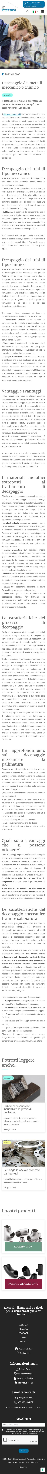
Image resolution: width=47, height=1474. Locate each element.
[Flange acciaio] (23, 1153)
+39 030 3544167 (25, 1402)
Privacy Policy (25, 1369)
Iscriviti (24, 1451)
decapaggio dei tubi (12, 114)
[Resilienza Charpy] (23, 1089)
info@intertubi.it (25, 1398)
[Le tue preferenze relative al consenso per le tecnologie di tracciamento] (42, 1470)
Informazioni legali (25, 1374)
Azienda (23, 1325)
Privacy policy (36, 1430)
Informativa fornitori (25, 1378)
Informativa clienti (25, 1383)
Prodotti (24, 1333)
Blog (23, 1337)
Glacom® (23, 1467)
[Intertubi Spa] (9, 7)
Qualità (23, 1329)
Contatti (23, 1342)
